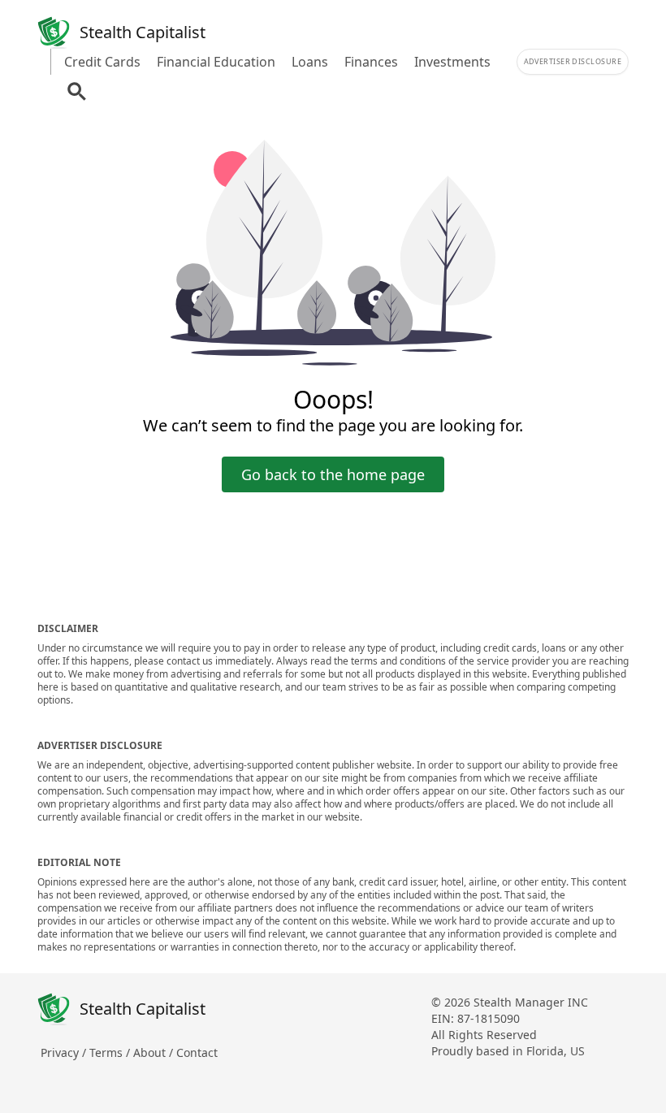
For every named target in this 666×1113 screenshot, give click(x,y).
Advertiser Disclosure (572, 61)
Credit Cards (102, 62)
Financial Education (216, 62)
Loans (310, 62)
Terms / (111, 1052)
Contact (197, 1052)
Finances (371, 62)
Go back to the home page (333, 474)
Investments (452, 62)
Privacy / (65, 1052)
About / (154, 1052)
